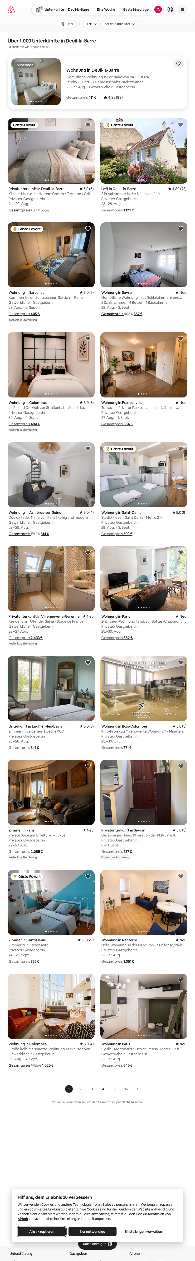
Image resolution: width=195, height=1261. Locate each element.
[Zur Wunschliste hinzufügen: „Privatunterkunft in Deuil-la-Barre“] (88, 124)
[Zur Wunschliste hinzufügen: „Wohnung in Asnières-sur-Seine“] (88, 448)
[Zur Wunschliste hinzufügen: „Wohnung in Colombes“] (88, 338)
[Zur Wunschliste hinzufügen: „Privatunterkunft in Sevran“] (181, 766)
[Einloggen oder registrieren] (170, 9)
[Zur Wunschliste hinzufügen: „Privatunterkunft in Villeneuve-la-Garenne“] (88, 552)
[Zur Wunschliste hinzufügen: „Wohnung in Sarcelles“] (88, 228)
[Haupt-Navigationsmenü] (182, 9)
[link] (58, 1089)
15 (126, 1089)
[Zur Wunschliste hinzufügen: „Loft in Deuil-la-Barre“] (181, 124)
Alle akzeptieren (41, 1231)
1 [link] (69, 1089)
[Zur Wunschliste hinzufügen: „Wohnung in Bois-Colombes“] (181, 662)
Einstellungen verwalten (143, 1231)
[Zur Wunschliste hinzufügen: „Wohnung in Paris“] (181, 552)
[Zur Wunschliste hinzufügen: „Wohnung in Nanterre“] (181, 876)
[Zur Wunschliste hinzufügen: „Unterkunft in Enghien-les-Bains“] (88, 662)
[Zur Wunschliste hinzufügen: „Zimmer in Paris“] (88, 766)
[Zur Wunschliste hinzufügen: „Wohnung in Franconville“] (181, 338)
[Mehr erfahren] (47, 47)
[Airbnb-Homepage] (11, 9)
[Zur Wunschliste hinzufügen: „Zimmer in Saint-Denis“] (88, 876)
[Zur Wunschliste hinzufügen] (178, 63)
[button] (81, 97)
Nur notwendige (92, 1231)
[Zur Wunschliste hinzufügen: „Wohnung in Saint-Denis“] (181, 448)
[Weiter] (137, 1089)
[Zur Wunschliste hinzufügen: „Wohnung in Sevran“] (181, 228)
